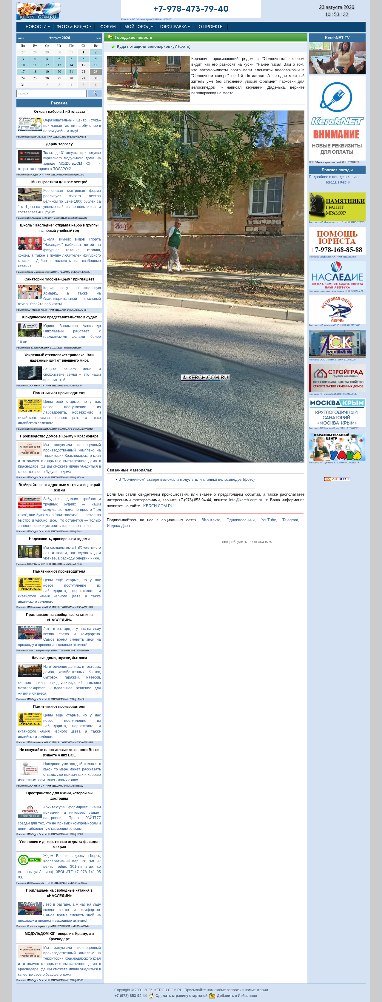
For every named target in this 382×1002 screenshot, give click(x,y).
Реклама (59, 103)
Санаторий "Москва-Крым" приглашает (59, 279)
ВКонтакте (210, 520)
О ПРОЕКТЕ (211, 26)
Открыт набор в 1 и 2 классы (59, 112)
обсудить (239, 542)
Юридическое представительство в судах (59, 317)
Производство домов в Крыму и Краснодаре (59, 436)
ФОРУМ (108, 26)
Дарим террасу (59, 144)
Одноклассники (241, 520)
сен (98, 38)
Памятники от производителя (59, 393)
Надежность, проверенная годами (59, 539)
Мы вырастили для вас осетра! (59, 182)
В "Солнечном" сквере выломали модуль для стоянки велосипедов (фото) (186, 479)
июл (21, 38)
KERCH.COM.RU (158, 506)
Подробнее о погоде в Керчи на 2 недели (344, 177)
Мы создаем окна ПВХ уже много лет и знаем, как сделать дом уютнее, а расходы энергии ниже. (72, 552)
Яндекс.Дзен (118, 525)
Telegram (290, 520)
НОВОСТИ (36, 26)
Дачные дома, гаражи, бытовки (59, 658)
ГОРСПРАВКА (173, 26)
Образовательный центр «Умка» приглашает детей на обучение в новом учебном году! (72, 125)
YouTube (268, 520)
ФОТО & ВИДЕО (72, 26)
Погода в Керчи (337, 182)
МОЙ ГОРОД (137, 26)
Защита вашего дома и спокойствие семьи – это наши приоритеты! (72, 374)
